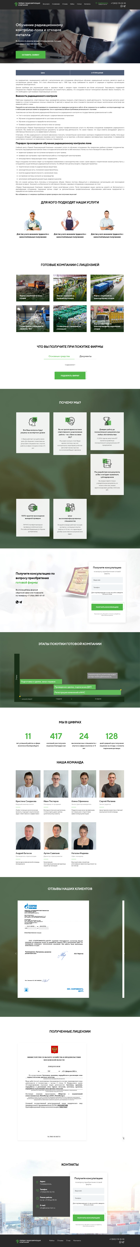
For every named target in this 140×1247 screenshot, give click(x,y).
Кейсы (72, 4)
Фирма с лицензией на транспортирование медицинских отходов (107, 326)
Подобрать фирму (70, 375)
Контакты (87, 4)
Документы (86, 356)
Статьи (79, 4)
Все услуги (46, 4)
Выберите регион (103, 4)
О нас (68, 1240)
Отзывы (65, 4)
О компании (56, 4)
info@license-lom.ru (47, 1208)
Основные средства (59, 356)
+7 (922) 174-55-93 (118, 3)
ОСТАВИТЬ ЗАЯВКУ (30, 55)
